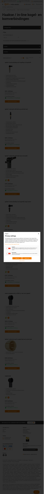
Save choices (22, 260)
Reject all (17, 258)
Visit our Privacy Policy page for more (12, 244)
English (6, 233)
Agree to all (27, 258)
